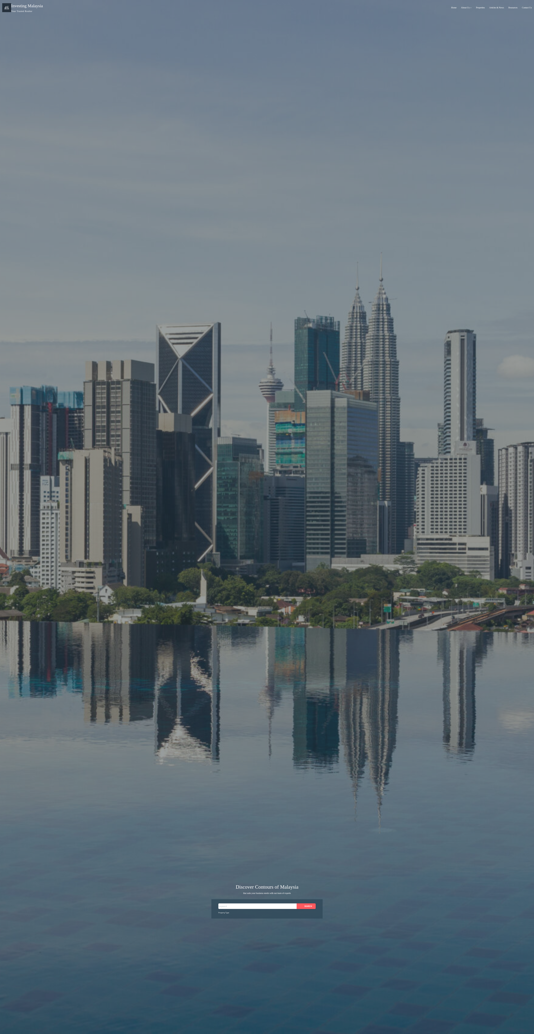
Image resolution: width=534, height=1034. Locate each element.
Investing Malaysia (27, 5)
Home (454, 7)
